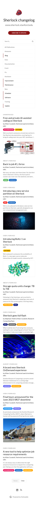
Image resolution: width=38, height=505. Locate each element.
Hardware (8, 76)
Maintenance (9, 85)
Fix (6, 72)
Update (7, 106)
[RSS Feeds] (21, 490)
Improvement (9, 81)
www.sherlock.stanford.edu (19, 25)
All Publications (10, 47)
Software (8, 97)
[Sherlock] (19, 12)
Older (23, 481)
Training (7, 102)
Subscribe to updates (19, 33)
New (6, 89)
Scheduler (8, 93)
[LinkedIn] (18, 490)
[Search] (32, 41)
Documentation (10, 64)
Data (6, 60)
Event (6, 68)
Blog (6, 55)
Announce (8, 51)
